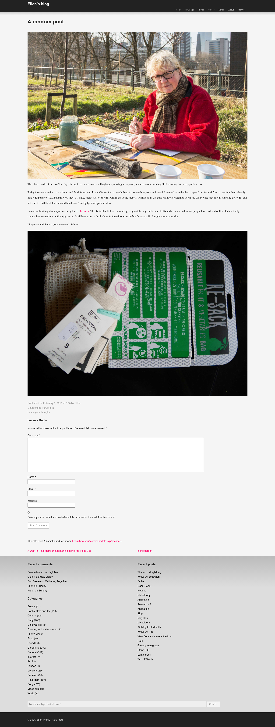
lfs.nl (30, 661)
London (32, 666)
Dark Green (144, 586)
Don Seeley (34, 581)
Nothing (142, 590)
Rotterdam (33, 680)
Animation (143, 609)
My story (32, 670)
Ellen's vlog (34, 634)
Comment (34, 435)
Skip (140, 613)
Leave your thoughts (39, 412)
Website (32, 501)
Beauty (31, 606)
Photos (201, 9)
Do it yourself (35, 624)
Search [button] (213, 704)
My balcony (144, 595)
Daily (30, 620)
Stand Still (143, 650)
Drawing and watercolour (42, 629)
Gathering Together (56, 581)
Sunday (42, 586)
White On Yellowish (149, 576)
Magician (52, 572)
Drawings (189, 9)
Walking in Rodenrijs (149, 627)
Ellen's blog (38, 3)
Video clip (33, 689)
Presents (33, 675)
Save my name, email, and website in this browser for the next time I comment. (71, 517)
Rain (140, 641)
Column (32, 615)
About (231, 9)
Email (32, 489)
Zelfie (141, 581)
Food (30, 638)
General (49, 407)
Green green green (148, 645)
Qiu (30, 576)
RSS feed (57, 719)
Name (32, 477)
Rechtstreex (82, 211)
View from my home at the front (155, 636)
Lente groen (144, 654)
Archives (241, 9)
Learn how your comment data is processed (96, 541)
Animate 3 (143, 599)
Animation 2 (144, 604)
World (31, 693)
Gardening (33, 647)
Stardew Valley (44, 576)
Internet (32, 657)
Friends (32, 643)
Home (178, 9)
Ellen (78, 403)
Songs (221, 9)
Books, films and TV (39, 611)
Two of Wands (145, 659)
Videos (211, 9)
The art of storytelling (149, 572)
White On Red (145, 631)
